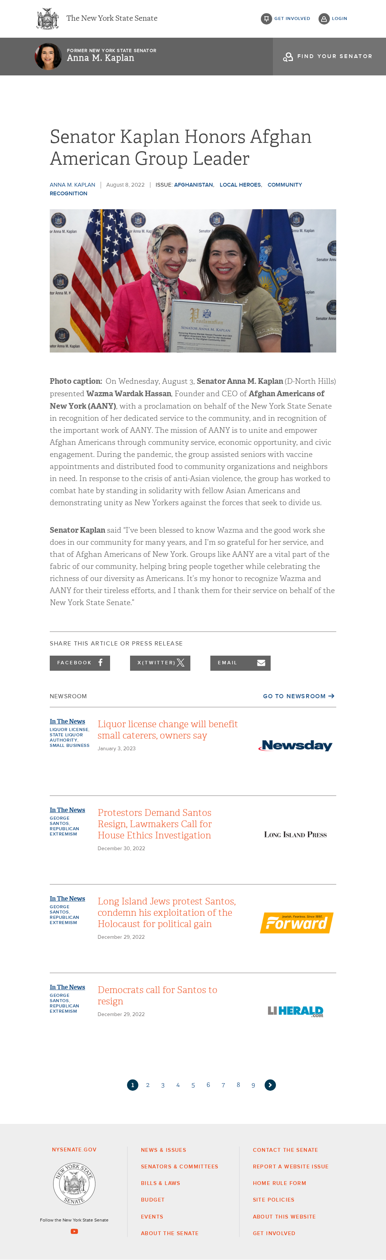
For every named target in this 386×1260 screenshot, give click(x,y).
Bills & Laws (161, 1183)
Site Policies (274, 1200)
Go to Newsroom (294, 696)
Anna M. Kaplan (101, 58)
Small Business (69, 745)
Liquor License (69, 730)
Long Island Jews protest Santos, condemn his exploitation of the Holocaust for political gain (167, 913)
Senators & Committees (179, 1167)
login (340, 19)
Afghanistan (193, 185)
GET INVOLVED (274, 1233)
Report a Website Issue (291, 1167)
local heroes (240, 185)
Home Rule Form (280, 1183)
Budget (153, 1200)
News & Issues (163, 1150)
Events (152, 1217)
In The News (67, 721)
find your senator (335, 56)
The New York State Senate (112, 19)
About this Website (284, 1217)
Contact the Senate (286, 1150)
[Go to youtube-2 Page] (74, 1231)
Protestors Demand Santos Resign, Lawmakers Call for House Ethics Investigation (155, 824)
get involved (292, 19)
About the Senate (170, 1233)
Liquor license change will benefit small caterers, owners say (168, 730)
